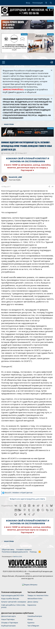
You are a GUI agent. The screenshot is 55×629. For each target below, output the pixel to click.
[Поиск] (50, 3)
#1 (53, 186)
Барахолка (32, 605)
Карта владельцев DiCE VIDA (12, 595)
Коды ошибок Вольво (10, 598)
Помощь (33, 552)
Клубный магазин (8, 625)
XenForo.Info (17, 556)
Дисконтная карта (8, 616)
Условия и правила (23, 549)
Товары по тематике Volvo (38, 595)
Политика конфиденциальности (15, 552)
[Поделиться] (49, 186)
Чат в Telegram (33, 625)
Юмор (30, 619)
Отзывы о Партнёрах (9, 622)
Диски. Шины (33, 602)
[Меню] (4, 62)
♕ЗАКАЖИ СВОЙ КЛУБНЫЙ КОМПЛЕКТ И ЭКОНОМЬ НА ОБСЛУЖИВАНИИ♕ (27, 160)
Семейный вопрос (35, 616)
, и (18, 493)
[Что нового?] (46, 3)
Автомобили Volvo (35, 598)
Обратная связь (8, 549)
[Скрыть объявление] (51, 70)
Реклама (50, 8)
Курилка (31, 622)
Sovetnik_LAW (8, 153)
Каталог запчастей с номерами (13, 602)
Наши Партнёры (8, 619)
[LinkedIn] (15, 510)
